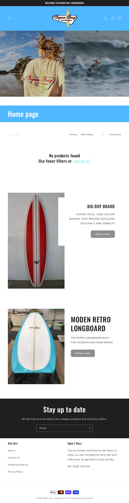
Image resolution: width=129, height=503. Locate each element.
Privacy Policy (15, 471)
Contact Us (14, 457)
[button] (9, 18)
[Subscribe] (89, 428)
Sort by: (73, 134)
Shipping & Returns (18, 464)
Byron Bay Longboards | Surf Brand (59, 498)
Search (12, 450)
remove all (81, 161)
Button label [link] (102, 234)
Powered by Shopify (84, 498)
